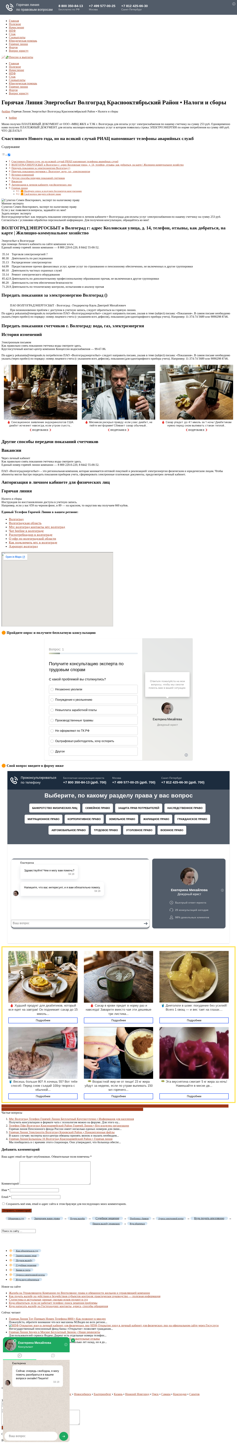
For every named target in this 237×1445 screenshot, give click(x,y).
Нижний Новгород (137, 1394)
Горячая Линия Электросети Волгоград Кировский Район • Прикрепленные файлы (62, 1132)
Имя (5, 1190)
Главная (14, 20)
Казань (118, 1394)
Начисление (16, 27)
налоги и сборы (188, 1106)
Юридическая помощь (23, 40)
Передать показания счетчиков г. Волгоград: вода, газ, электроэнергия (50, 171)
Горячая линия (19, 188)
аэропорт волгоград (13, 1106)
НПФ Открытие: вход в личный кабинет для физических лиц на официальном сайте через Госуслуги (154, 1325)
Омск (155, 1394)
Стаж (12, 34)
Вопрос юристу (19, 50)
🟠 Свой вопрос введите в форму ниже (41, 194)
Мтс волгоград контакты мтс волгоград (37, 527)
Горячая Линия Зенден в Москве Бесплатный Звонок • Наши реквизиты (54, 1332)
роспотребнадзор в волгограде (55, 1109)
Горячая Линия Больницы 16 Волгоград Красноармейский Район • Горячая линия (60, 1138)
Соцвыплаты (17, 37)
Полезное (15, 24)
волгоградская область (54, 1106)
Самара (166, 1394)
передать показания (23, 1109)
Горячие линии (18, 44)
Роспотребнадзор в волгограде (30, 535)
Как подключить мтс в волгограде (33, 542)
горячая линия (77, 1106)
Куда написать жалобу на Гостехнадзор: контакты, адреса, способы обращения (58, 1306)
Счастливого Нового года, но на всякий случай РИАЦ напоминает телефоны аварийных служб (64, 161)
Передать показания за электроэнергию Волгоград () (40, 168)
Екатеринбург (102, 1394)
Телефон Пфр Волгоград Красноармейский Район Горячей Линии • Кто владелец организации (69, 1125)
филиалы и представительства (94, 1109)
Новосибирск (82, 1394)
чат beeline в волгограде (128, 1109)
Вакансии (16, 181)
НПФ (12, 30)
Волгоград (16, 519)
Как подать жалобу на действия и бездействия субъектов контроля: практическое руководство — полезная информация (84, 1296)
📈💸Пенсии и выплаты (17, 57)
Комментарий (10, 1183)
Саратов (194, 1394)
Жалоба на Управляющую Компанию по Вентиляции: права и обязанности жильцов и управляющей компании (79, 1292)
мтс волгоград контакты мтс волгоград (153, 1106)
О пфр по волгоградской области (32, 538)
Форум (13, 47)
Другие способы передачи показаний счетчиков (38, 178)
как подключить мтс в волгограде (107, 1106)
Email (6, 1196)
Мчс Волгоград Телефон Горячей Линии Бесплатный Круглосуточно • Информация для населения (71, 1119)
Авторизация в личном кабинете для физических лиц (41, 184)
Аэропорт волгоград (23, 546)
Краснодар (180, 1394)
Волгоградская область (25, 523)
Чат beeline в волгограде (26, 531)
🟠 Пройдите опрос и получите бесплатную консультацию (51, 191)
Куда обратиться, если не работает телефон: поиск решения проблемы (53, 1302)
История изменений (22, 174)
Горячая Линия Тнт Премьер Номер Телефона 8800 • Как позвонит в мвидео (57, 1318)
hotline (6, 111)
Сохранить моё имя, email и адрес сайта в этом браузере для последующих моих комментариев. (66, 1203)
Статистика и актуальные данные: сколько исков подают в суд (48, 1299)
